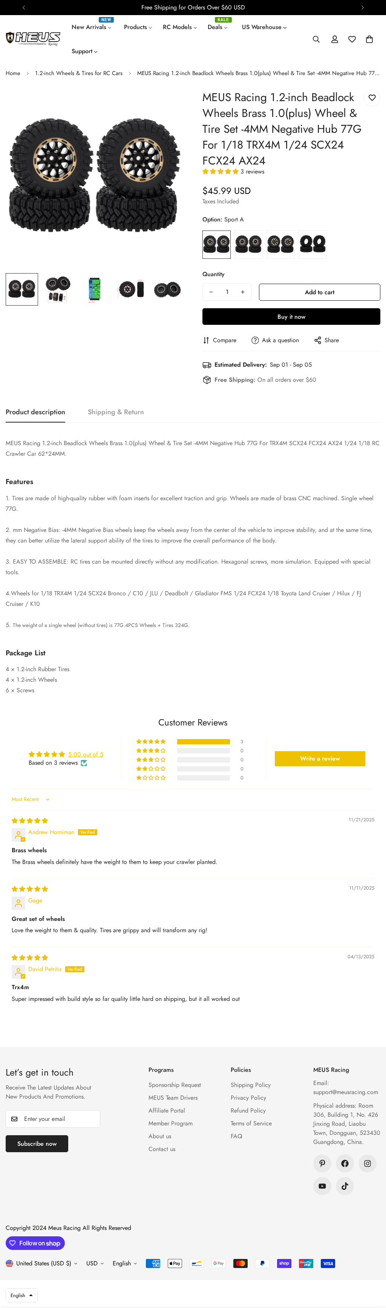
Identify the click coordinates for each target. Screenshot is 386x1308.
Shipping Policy (251, 1085)
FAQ (236, 1136)
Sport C (281, 245)
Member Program (171, 1123)
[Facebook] (345, 1163)
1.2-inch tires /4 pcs (313, 245)
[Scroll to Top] (371, 1267)
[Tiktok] (345, 1186)
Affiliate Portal (167, 1110)
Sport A (216, 245)
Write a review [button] (320, 758)
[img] (30, 820)
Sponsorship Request (175, 1085)
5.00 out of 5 (85, 754)
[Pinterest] (322, 1163)
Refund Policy (248, 1110)
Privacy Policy (248, 1097)
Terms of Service (251, 1123)
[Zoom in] (167, 105)
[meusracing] (33, 39)
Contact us (162, 1149)
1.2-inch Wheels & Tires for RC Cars (79, 73)
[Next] (362, 7)
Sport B (248, 245)
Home (13, 73)
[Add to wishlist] (371, 97)
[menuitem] (92, 27)
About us (160, 1136)
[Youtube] (322, 1186)
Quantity (213, 274)
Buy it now (291, 316)
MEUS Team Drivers (173, 1097)
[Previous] (23, 7)
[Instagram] (367, 1163)
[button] (369, 39)
